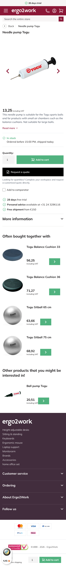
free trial (17, 199)
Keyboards (8, 438)
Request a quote (20, 172)
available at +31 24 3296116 (33, 204)
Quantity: (8, 152)
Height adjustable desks (15, 429)
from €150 (21, 209)
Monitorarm (9, 451)
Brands (6, 455)
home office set (10, 464)
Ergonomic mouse (12, 442)
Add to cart (42, 159)
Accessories (9, 459)
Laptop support (10, 447)
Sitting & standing (12, 434)
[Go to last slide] (8, 71)
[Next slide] (58, 71)
